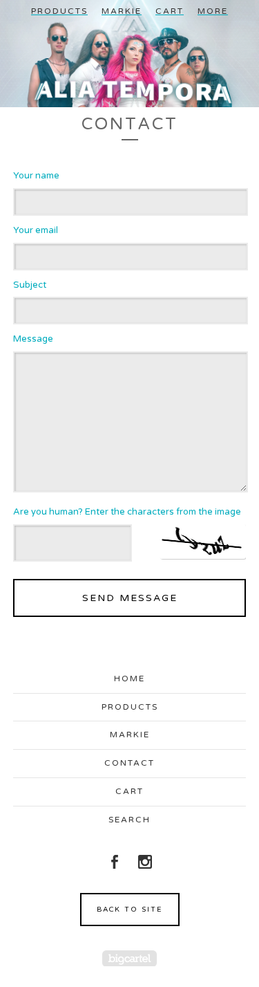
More (213, 11)
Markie (122, 11)
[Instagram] (145, 862)
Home (129, 678)
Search (129, 819)
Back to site (129, 909)
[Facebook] (115, 862)
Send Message (130, 598)
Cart (169, 11)
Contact (129, 763)
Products (59, 11)
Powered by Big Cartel (129, 958)
